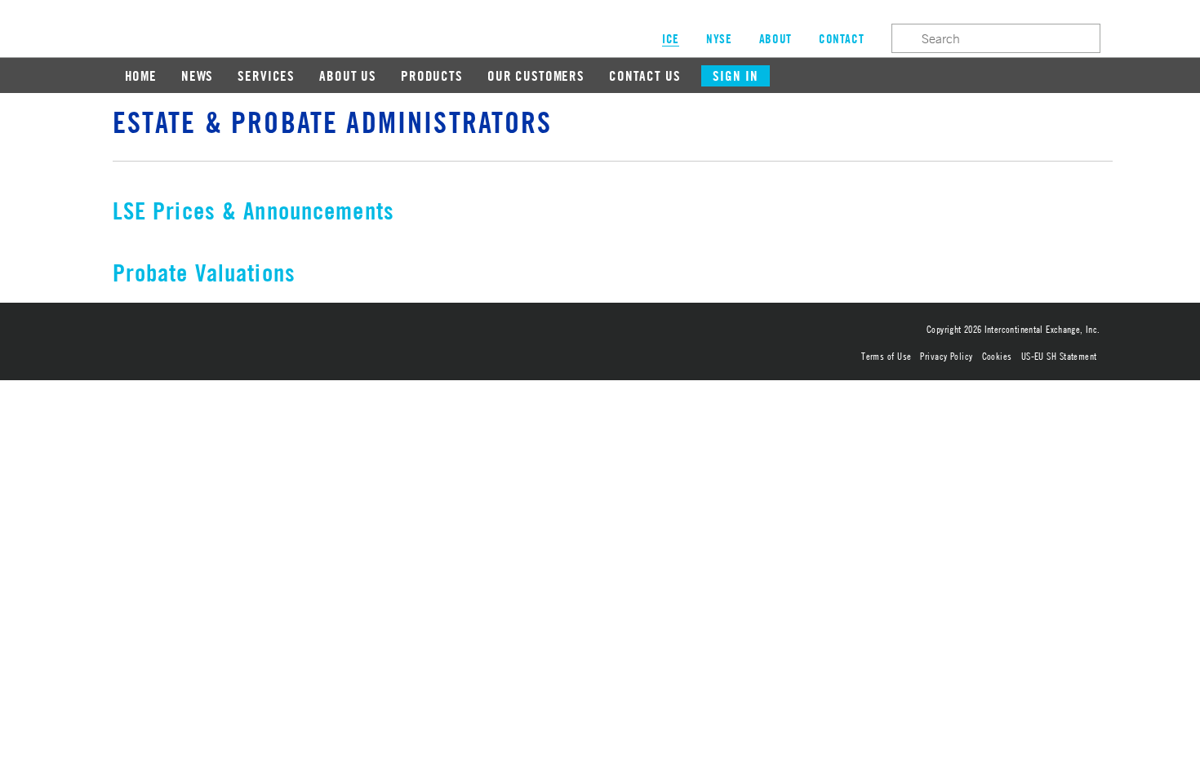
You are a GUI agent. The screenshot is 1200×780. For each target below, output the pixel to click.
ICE (118, 25)
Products (432, 75)
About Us (347, 75)
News (197, 75)
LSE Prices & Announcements (253, 210)
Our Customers (535, 75)
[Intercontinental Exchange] (185, 336)
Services (266, 75)
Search (904, 37)
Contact (841, 39)
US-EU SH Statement (1059, 355)
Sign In (735, 75)
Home (141, 75)
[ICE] (292, 336)
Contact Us (645, 75)
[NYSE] (332, 336)
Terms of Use (886, 355)
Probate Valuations (204, 272)
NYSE (718, 39)
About (775, 39)
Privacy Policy (946, 355)
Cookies (997, 355)
